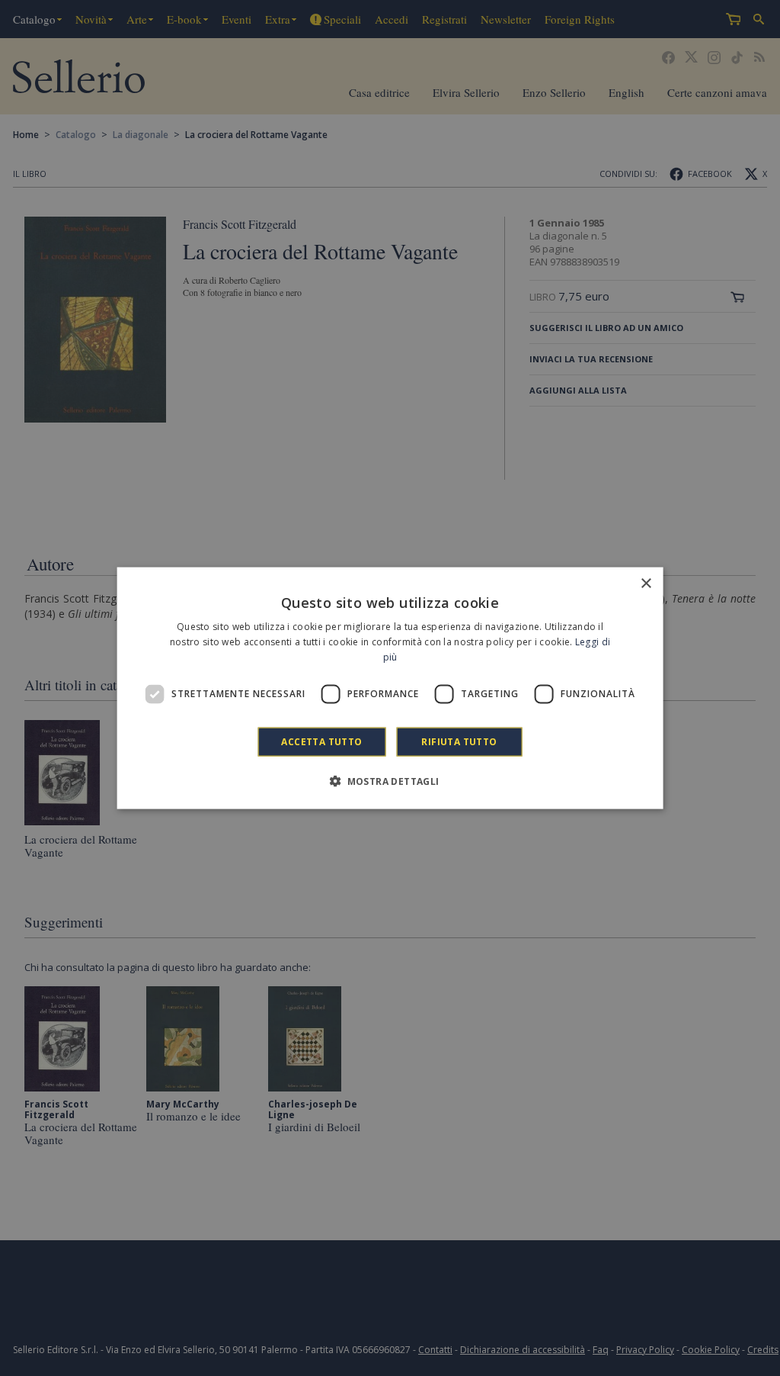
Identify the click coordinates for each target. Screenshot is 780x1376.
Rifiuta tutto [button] (459, 741)
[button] (389, 780)
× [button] (645, 584)
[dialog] (390, 688)
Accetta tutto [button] (321, 741)
